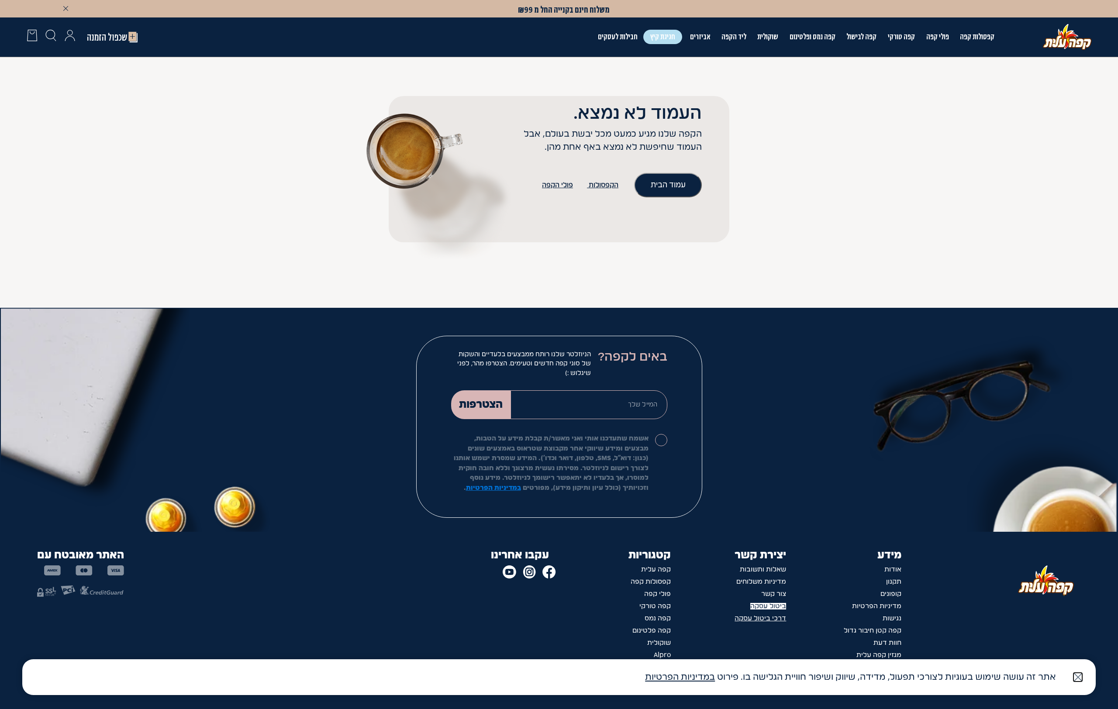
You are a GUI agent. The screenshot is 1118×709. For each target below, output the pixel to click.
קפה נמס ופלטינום (812, 37)
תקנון (893, 581)
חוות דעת (887, 643)
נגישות (892, 618)
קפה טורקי (901, 37)
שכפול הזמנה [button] (107, 37)
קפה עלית (656, 569)
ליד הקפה (733, 37)
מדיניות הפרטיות (876, 606)
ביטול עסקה (768, 606)
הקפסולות (602, 185)
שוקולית (659, 643)
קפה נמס (658, 618)
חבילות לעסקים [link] (618, 37)
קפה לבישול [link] (861, 37)
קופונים (890, 594)
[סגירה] (1077, 677)
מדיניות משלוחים (761, 581)
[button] (70, 37)
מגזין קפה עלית (878, 655)
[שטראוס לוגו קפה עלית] (1067, 36)
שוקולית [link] (767, 37)
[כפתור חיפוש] (50, 37)
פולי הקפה (557, 185)
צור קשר (773, 594)
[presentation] (32, 37)
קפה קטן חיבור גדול (872, 630)
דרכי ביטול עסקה (760, 618)
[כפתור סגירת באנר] (65, 8)
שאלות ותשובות (763, 569)
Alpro (662, 655)
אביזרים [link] (700, 37)
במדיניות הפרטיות (493, 488)
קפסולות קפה (977, 37)
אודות (892, 569)
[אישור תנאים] (661, 440)
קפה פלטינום (651, 630)
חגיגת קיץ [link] (662, 37)
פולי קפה (937, 37)
